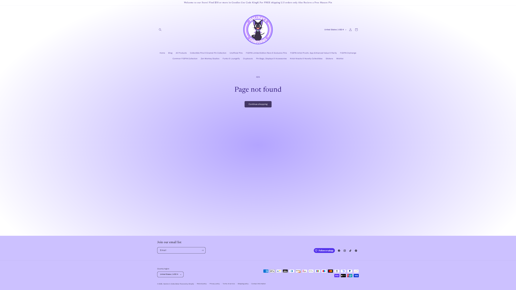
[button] (160, 30)
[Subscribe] (202, 250)
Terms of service (229, 283)
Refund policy (202, 283)
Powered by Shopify (187, 284)
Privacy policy (215, 283)
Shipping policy (243, 283)
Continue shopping (258, 104)
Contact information (258, 283)
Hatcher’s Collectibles (171, 284)
